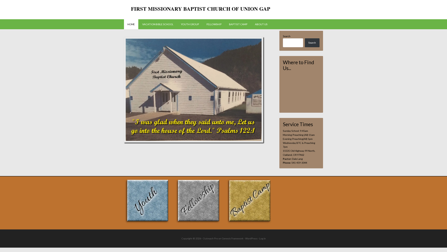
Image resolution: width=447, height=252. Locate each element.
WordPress (251, 238)
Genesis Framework (232, 238)
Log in (262, 238)
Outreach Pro (210, 238)
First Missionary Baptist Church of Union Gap (200, 8)
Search (286, 36)
